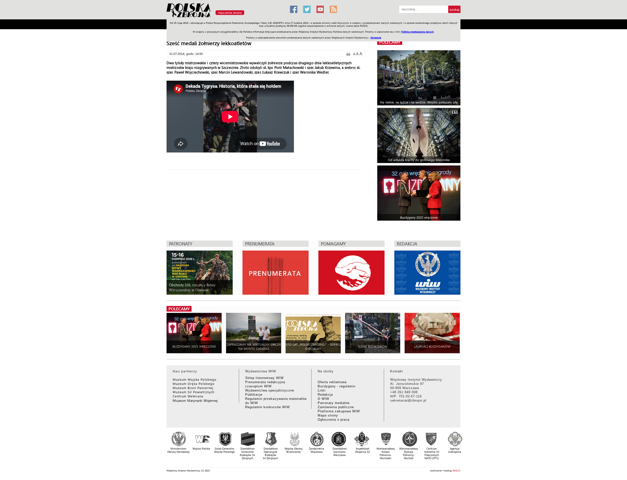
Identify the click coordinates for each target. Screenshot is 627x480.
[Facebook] (293, 9)
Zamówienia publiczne (336, 407)
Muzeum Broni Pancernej (193, 388)
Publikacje (253, 394)
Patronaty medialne (334, 403)
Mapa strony (328, 415)
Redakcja (325, 394)
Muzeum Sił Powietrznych (193, 392)
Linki (322, 390)
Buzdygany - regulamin (336, 386)
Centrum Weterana (188, 396)
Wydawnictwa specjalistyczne (269, 390)
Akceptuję (376, 37)
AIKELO (456, 470)
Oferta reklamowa (332, 382)
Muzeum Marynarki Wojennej (195, 400)
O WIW (323, 399)
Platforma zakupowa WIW (339, 411)
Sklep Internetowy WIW (264, 378)
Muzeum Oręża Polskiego (194, 383)
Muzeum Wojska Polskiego (195, 379)
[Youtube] (320, 9)
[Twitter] (307, 9)
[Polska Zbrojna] (225, 17)
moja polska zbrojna (230, 12)
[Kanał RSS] (333, 9)
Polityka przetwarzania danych (417, 31)
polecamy (389, 42)
